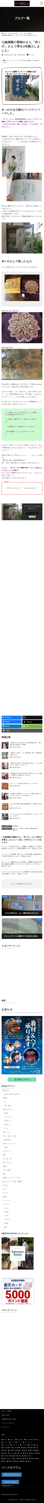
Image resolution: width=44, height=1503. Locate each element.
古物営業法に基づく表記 (9, 1419)
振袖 (5, 1227)
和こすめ (5, 1185)
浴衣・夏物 (7, 1105)
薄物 (37, 1458)
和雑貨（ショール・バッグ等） (12, 1178)
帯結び (6, 1147)
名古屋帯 (35, 828)
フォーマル (6, 1204)
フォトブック (7, 1200)
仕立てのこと (7, 1151)
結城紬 (20, 1458)
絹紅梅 (26, 1458)
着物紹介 (15, 826)
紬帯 (16, 830)
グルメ (6, 1128)
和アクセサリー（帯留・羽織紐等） (13, 1181)
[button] (22, 1079)
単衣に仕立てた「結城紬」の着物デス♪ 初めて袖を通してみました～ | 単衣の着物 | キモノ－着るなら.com (22, 847)
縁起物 (5, 1166)
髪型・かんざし (7, 1162)
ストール (19, 1442)
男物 (4, 1174)
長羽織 (16, 1461)
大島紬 (5, 1453)
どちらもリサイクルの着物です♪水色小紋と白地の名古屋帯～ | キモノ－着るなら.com (22, 873)
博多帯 (5, 1450)
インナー (5, 1442)
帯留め (26, 1453)
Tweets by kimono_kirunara (10, 1494)
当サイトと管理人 (7, 1411)
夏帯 (31, 1450)
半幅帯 (31, 1447)
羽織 (32, 1458)
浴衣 (19, 1456)
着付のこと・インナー (9, 1143)
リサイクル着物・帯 (20, 828)
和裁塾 (19, 1450)
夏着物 (37, 1450)
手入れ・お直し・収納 (9, 1136)
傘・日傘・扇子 (7, 1158)
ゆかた (37, 1439)
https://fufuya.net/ (30, 488)
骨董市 (29, 1461)
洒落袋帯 (13, 1456)
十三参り (6, 1215)
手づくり (5, 1193)
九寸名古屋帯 (6, 1447)
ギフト (5, 1189)
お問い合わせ (5, 1415)
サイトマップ (5, 1427)
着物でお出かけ (7, 1458)
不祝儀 (6, 1212)
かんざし (12, 1439)
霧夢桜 (5, 1197)
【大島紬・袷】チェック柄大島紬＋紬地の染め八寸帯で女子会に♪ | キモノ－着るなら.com (21, 855)
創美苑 (24, 1447)
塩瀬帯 (25, 1450)
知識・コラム (7, 1132)
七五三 (6, 1208)
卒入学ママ (7, 1219)
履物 (4, 1155)
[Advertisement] (22, 617)
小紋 (20, 1453)
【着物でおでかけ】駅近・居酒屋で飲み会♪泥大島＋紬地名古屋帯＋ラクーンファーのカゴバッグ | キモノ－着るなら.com (22, 864)
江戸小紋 (5, 1456)
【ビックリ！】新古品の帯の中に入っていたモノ (25, 783)
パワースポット (8, 1117)
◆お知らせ (6, 1090)
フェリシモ (6, 1445)
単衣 (37, 1447)
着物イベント (8, 1124)
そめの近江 (20, 1439)
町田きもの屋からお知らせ (12, 1094)
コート (12, 1442)
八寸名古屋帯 (16, 1447)
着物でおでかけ (7, 1109)
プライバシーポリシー (8, 1423)
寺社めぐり (7, 1121)
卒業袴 (6, 1223)
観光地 (6, 1113)
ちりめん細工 (29, 1439)
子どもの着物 (7, 1170)
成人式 (32, 1453)
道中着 (10, 1461)
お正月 (5, 1439)
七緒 (29, 828)
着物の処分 (7, 1140)
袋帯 (4, 1461)
